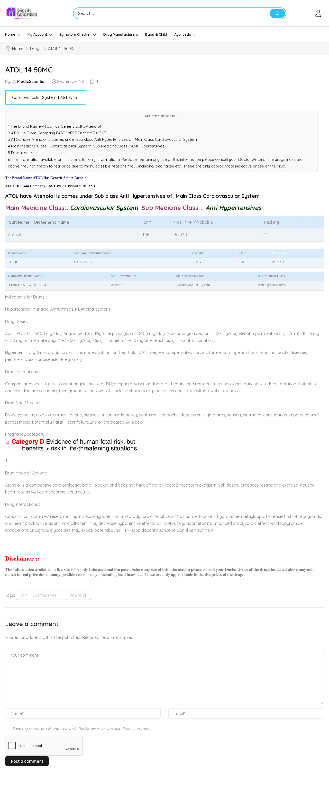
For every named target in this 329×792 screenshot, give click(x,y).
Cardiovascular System (34, 97)
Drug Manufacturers (120, 34)
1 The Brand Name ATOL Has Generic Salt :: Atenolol (55, 126)
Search (277, 13)
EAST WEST (68, 97)
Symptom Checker (75, 34)
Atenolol (78, 595)
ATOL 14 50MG (29, 69)
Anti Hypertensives (39, 595)
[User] (319, 13)
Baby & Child (156, 34)
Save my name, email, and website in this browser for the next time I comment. (81, 728)
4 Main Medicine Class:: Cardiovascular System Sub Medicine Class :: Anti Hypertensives (87, 146)
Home (10, 34)
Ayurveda (182, 34)
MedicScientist (31, 81)
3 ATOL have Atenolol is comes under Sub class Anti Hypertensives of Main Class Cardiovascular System (102, 139)
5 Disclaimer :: (20, 152)
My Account (37, 34)
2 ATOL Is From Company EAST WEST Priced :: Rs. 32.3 (57, 133)
